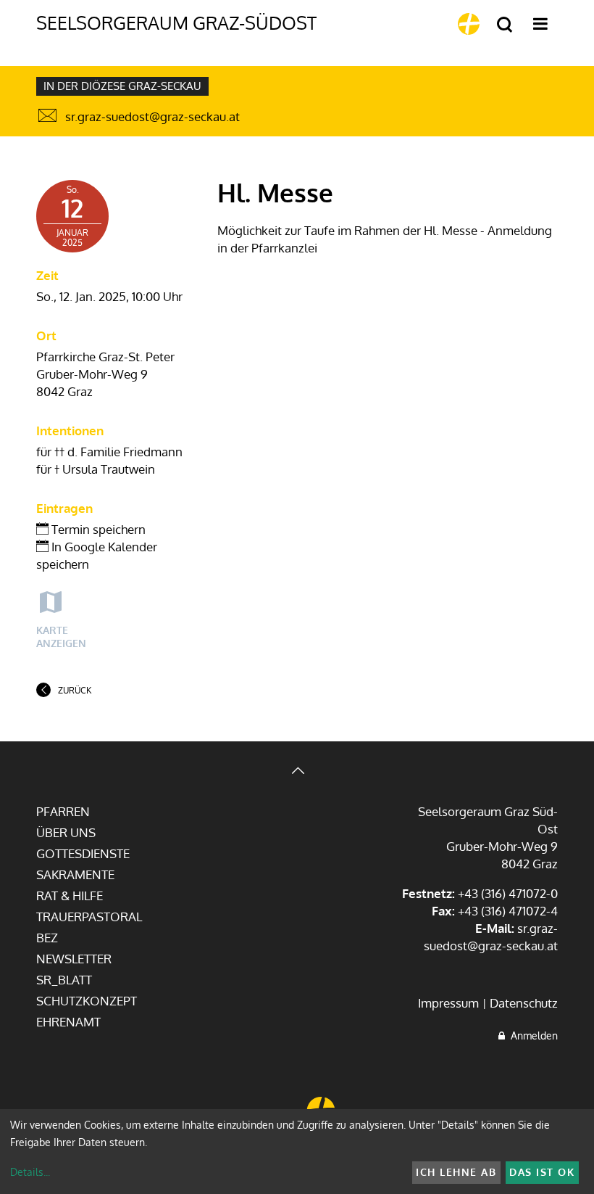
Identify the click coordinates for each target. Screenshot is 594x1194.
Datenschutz (524, 1003)
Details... (30, 1172)
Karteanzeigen (61, 636)
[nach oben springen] (297, 772)
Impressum (448, 1003)
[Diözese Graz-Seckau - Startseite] (469, 24)
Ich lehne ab (456, 1172)
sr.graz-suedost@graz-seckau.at (152, 116)
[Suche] (504, 25)
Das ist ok (541, 1172)
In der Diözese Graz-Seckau (122, 86)
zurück (74, 690)
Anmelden (531, 1035)
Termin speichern (97, 529)
